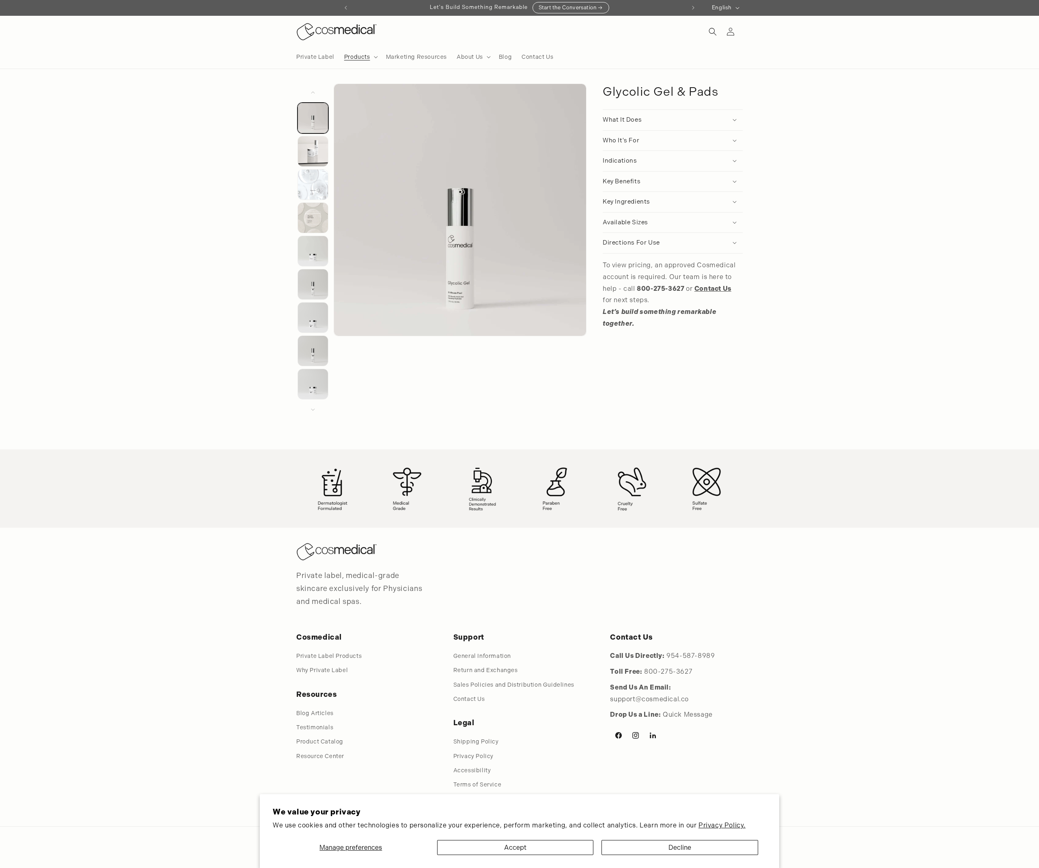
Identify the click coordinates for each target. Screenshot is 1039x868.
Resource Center (320, 756)
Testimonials (314, 727)
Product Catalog (319, 741)
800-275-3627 (668, 671)
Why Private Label (322, 670)
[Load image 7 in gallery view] (312, 317)
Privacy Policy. (722, 825)
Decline (679, 847)
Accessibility (472, 770)
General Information (482, 656)
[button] (360, 56)
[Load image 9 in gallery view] (312, 384)
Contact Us (469, 699)
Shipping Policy (476, 741)
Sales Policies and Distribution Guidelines (513, 684)
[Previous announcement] (346, 7)
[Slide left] (313, 92)
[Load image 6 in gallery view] (312, 284)
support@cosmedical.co (649, 699)
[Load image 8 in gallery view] (312, 350)
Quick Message (688, 714)
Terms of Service (477, 784)
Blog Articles (315, 713)
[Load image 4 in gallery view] (312, 217)
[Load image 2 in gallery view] (312, 151)
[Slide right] (313, 410)
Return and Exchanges (485, 670)
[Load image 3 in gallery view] (312, 184)
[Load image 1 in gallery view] (312, 118)
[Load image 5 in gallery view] (312, 251)
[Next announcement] (693, 7)
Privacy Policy (473, 756)
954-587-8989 (690, 656)
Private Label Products (329, 656)
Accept (515, 847)
